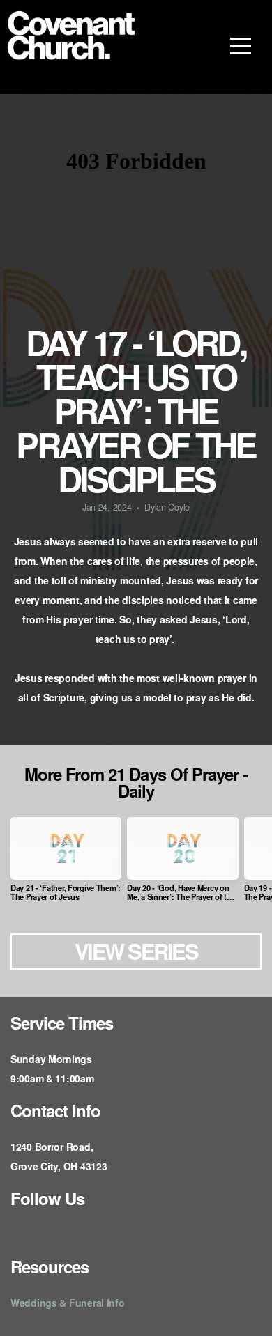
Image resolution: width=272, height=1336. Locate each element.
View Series (136, 951)
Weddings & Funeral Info (67, 1303)
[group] (65, 864)
